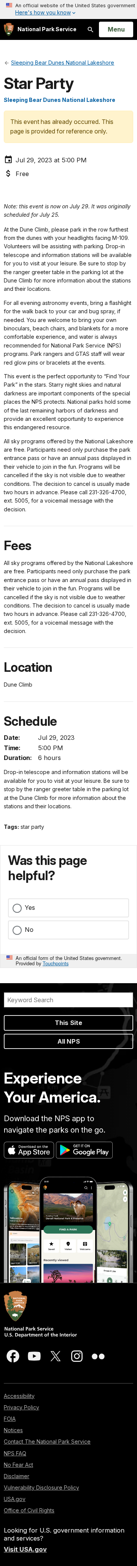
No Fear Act (18, 1464)
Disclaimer (16, 1476)
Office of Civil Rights (29, 1510)
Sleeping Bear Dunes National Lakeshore (59, 100)
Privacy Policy (21, 1407)
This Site (68, 1023)
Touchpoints (55, 963)
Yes (30, 907)
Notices (13, 1430)
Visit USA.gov (25, 1549)
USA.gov (14, 1499)
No (29, 929)
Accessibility (19, 1396)
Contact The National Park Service (47, 1441)
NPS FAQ (15, 1453)
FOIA (10, 1418)
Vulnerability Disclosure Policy (41, 1487)
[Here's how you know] (68, 9)
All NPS (68, 1041)
